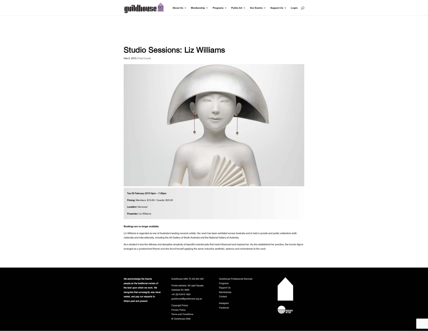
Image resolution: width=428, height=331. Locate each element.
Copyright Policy (179, 305)
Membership (198, 8)
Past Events (144, 58)
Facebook (224, 307)
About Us (178, 8)
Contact (223, 296)
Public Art (236, 8)
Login (294, 8)
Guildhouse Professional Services (235, 278)
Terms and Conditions (182, 314)
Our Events (256, 8)
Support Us (276, 8)
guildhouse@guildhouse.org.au (186, 298)
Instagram (224, 303)
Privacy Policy (178, 309)
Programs (218, 8)
